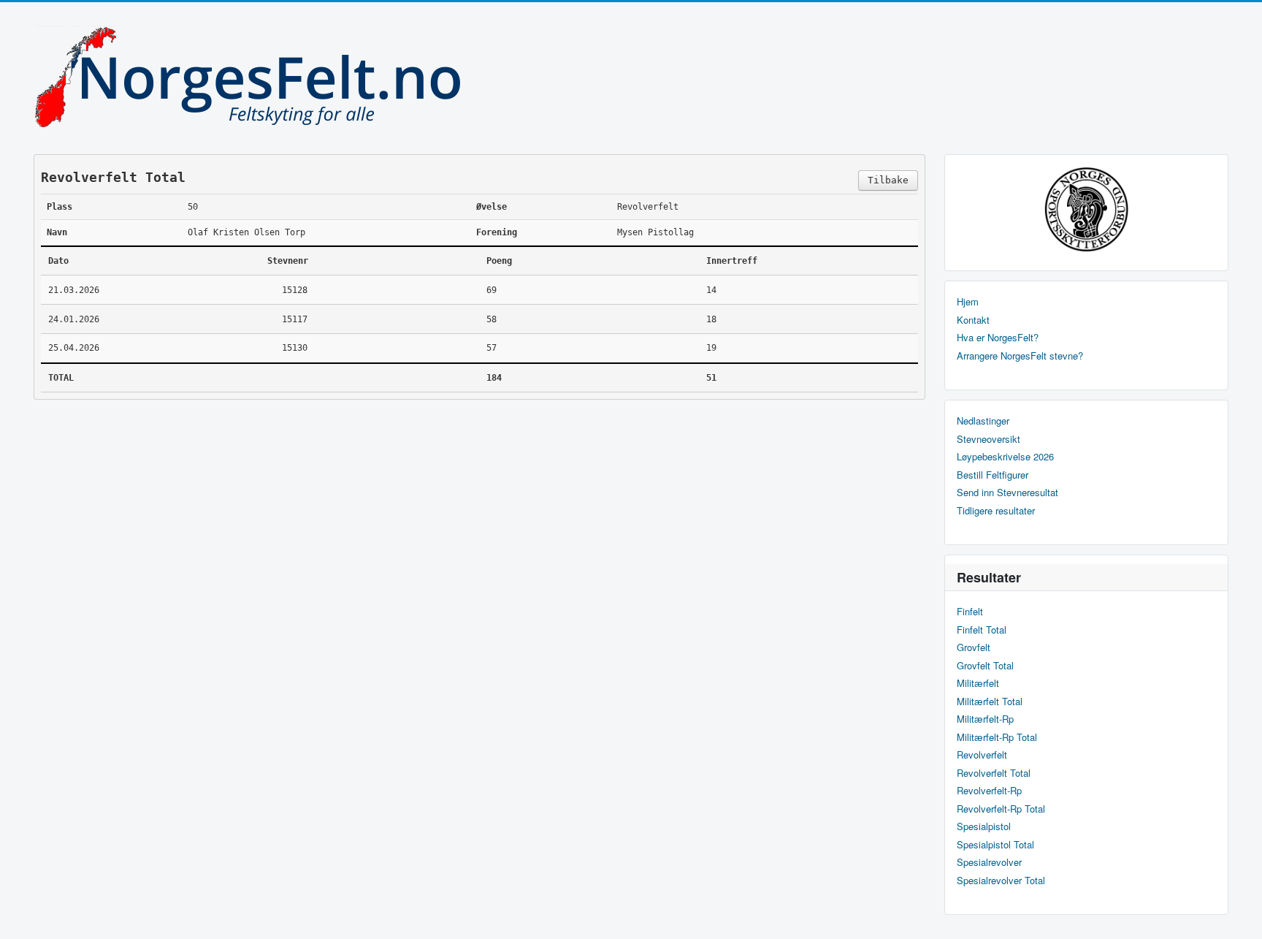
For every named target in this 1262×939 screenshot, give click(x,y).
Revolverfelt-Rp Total (1001, 809)
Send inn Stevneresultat (1007, 492)
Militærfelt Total (989, 701)
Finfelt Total (981, 629)
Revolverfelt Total (993, 773)
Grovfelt (973, 647)
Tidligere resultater (996, 510)
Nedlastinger (983, 420)
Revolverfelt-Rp (989, 790)
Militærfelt (978, 683)
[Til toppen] (1239, 915)
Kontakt (973, 320)
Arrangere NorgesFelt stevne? (1020, 355)
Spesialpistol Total (995, 844)
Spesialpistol (984, 826)
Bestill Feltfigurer (992, 475)
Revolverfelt (982, 754)
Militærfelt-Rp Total (997, 737)
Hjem (968, 301)
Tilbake (888, 180)
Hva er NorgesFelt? (998, 337)
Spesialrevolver (989, 862)
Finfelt (970, 611)
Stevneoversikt (988, 439)
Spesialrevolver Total (1001, 880)
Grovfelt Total (985, 665)
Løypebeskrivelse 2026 (1005, 456)
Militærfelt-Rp (985, 719)
